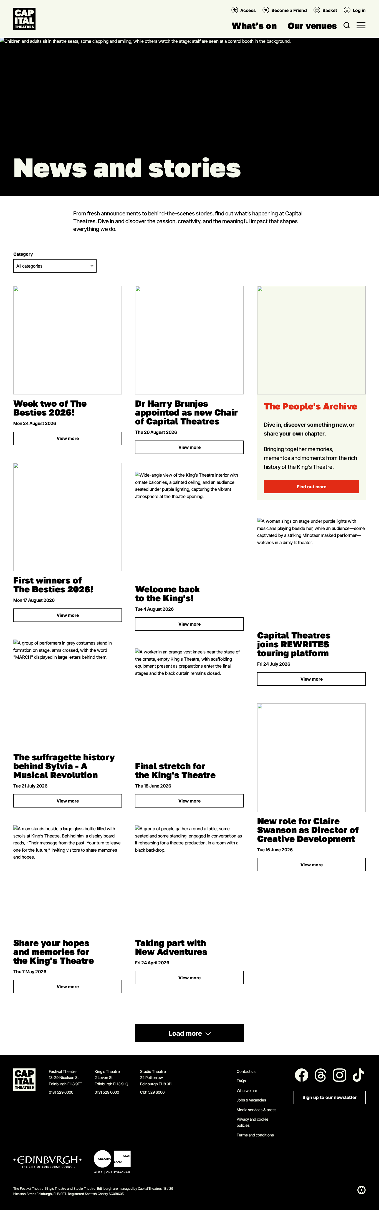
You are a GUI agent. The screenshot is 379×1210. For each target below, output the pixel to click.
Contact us (246, 1071)
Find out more (311, 486)
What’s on (254, 25)
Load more (185, 1033)
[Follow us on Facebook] (302, 1075)
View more (89, 439)
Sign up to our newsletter (329, 1097)
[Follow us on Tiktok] (358, 1075)
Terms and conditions (255, 1135)
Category (23, 254)
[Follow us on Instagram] (340, 1075)
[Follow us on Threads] (320, 1075)
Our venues (312, 25)
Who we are (247, 1090)
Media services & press (256, 1109)
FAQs (241, 1081)
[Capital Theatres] (24, 19)
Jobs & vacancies (251, 1100)
